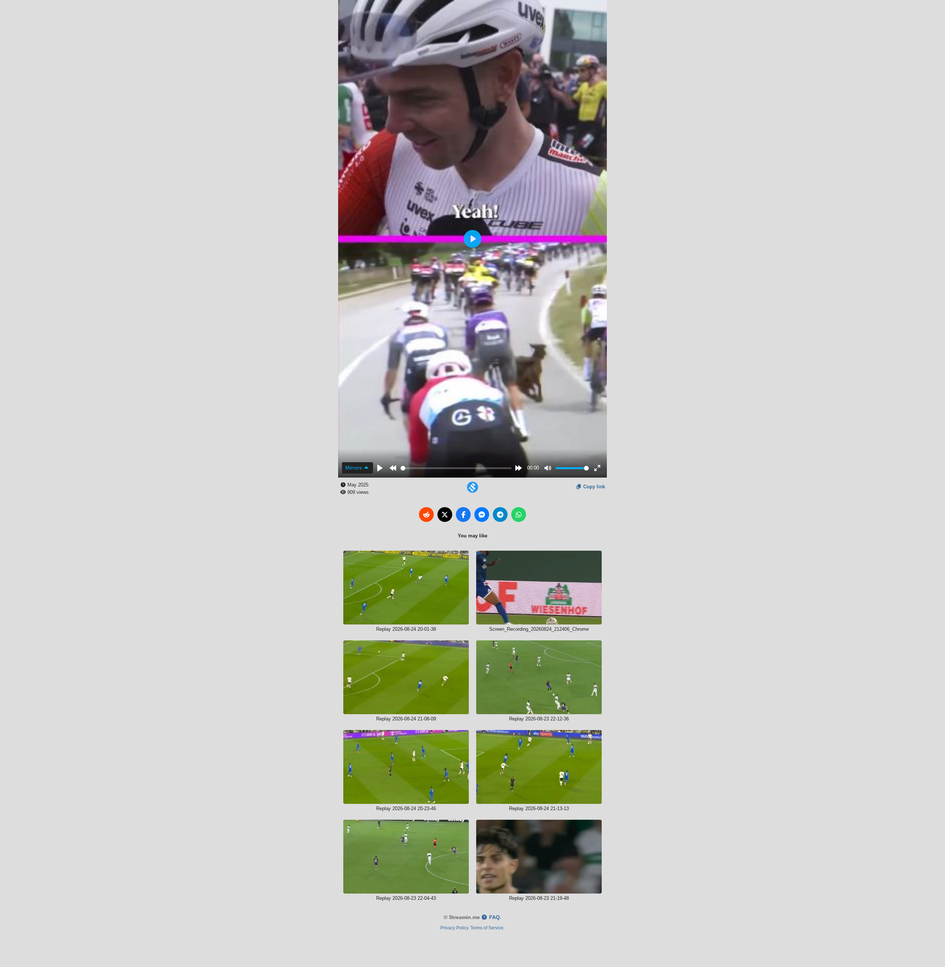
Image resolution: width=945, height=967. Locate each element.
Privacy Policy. (454, 927)
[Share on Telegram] (500, 514)
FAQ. (494, 917)
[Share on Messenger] (481, 514)
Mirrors (354, 468)
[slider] (456, 468)
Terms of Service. (487, 927)
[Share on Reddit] (426, 514)
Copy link (593, 486)
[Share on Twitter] (444, 514)
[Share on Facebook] (463, 514)
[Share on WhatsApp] (518, 514)
